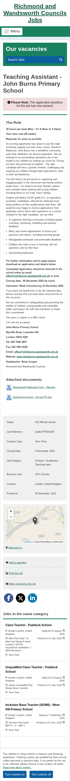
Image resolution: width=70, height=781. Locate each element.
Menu (15, 31)
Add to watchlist (17, 562)
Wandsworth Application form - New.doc (34, 387)
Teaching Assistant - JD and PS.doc (32, 397)
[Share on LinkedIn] (32, 598)
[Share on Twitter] (20, 598)
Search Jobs (17, 59)
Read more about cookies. (17, 767)
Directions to (15, 547)
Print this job (16, 573)
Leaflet (27, 541)
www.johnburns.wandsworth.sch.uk (37, 356)
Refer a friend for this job (22, 583)
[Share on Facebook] (8, 598)
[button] (35, 521)
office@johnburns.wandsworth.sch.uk (28, 276)
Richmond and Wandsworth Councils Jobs (35, 13)
